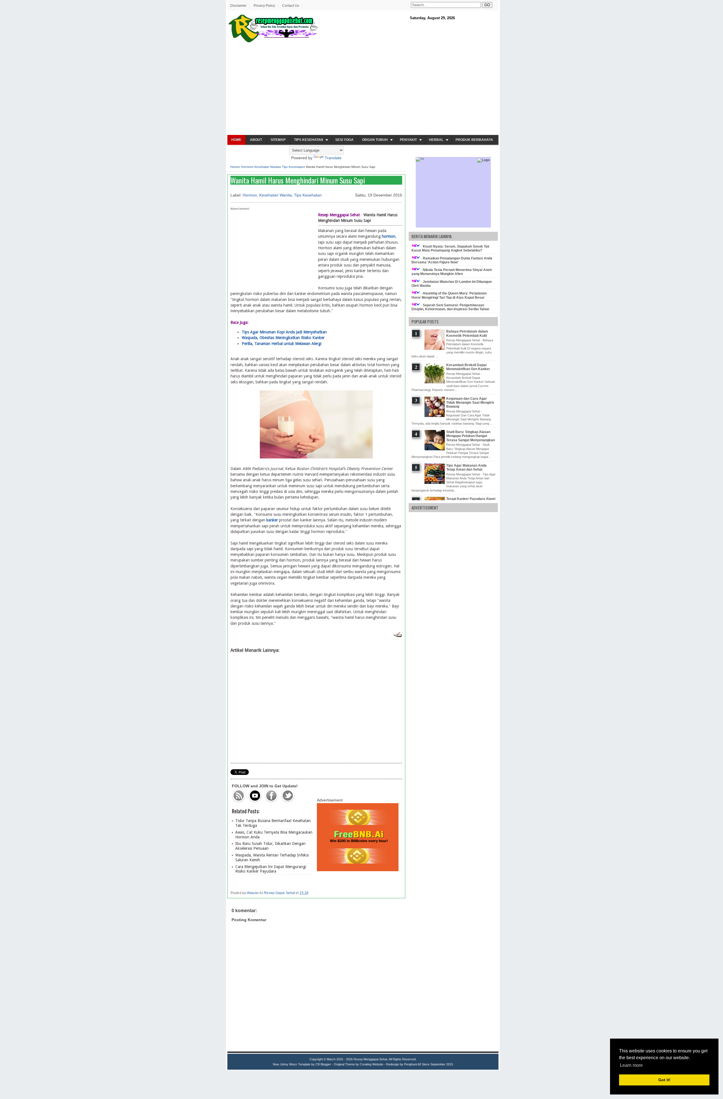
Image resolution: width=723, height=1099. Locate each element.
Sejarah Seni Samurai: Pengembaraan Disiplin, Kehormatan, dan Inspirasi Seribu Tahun (450, 307)
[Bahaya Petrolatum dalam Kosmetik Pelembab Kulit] (435, 349)
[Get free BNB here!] (357, 870)
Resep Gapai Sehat (279, 893)
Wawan (253, 893)
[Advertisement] (362, 89)
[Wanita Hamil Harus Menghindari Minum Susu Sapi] (316, 457)
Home (236, 140)
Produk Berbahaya (474, 140)
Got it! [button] (664, 1080)
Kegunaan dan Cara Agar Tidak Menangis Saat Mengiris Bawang (470, 403)
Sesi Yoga (344, 140)
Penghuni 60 (412, 1064)
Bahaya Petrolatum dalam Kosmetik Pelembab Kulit (467, 333)
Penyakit (408, 140)
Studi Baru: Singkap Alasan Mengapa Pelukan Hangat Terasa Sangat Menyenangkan (470, 436)
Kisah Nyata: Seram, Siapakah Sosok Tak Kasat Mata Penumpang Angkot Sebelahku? (450, 248)
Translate (333, 158)
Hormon (246, 167)
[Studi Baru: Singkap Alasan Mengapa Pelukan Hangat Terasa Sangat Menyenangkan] (435, 449)
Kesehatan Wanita (266, 167)
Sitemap (278, 140)
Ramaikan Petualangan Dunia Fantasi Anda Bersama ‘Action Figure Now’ (451, 260)
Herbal (436, 140)
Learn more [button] (631, 1065)
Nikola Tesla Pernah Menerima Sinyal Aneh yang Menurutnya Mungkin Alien (451, 272)
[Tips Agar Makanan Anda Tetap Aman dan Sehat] (435, 483)
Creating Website (371, 1064)
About (256, 140)
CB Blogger (323, 1064)
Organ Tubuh (375, 140)
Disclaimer (238, 6)
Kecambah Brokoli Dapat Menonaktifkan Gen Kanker (468, 367)
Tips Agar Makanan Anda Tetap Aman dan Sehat (466, 467)
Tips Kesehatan (308, 140)
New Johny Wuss (285, 1064)
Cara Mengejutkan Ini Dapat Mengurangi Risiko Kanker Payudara (270, 869)
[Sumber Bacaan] (397, 636)
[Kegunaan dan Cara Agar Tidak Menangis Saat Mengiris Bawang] (435, 416)
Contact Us (290, 6)
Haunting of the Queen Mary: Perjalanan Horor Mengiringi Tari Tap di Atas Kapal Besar (449, 295)
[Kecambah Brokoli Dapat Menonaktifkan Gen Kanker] (435, 382)
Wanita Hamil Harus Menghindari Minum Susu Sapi (297, 180)
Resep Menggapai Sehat (370, 1059)
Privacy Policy (264, 6)
